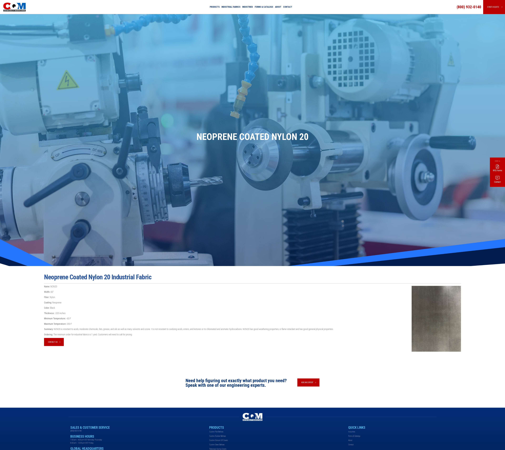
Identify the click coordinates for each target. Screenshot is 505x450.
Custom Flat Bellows (216, 432)
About (278, 7)
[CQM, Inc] (22, 7)
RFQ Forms (497, 170)
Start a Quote (493, 7)
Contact (287, 7)
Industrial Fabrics (230, 7)
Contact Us (53, 342)
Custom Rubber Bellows (217, 436)
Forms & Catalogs (264, 7)
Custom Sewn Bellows (217, 445)
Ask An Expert (307, 382)
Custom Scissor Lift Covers (218, 440)
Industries (247, 7)
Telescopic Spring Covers (217, 449)
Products (215, 7)
